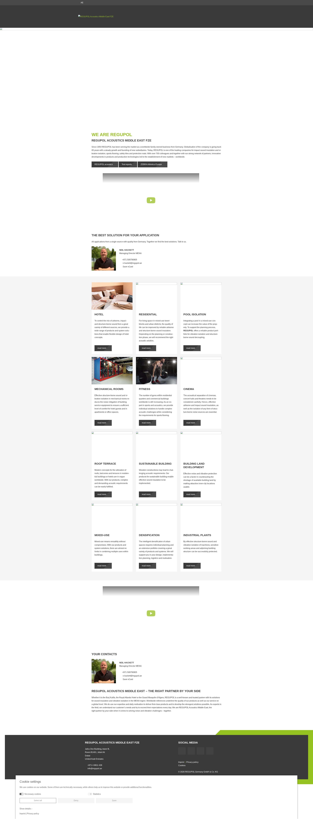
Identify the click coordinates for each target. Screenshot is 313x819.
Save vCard (127, 267)
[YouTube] (191, 751)
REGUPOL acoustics (104, 164)
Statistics (97, 794)
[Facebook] (182, 751)
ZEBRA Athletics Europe (151, 164)
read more (102, 348)
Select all (38, 800)
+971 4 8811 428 (95, 765)
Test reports (127, 164)
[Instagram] (209, 751)
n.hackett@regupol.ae (132, 263)
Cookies (181, 765)
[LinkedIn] (200, 751)
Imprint (181, 762)
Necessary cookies (32, 794)
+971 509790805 (129, 260)
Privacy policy (192, 762)
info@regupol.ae (95, 768)
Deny (76, 800)
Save (114, 800)
